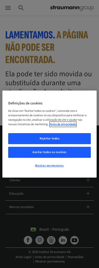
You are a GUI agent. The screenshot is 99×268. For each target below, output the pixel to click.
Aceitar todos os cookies (49, 152)
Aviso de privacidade (63, 124)
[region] (49, 134)
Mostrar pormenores (49, 165)
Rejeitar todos (50, 138)
